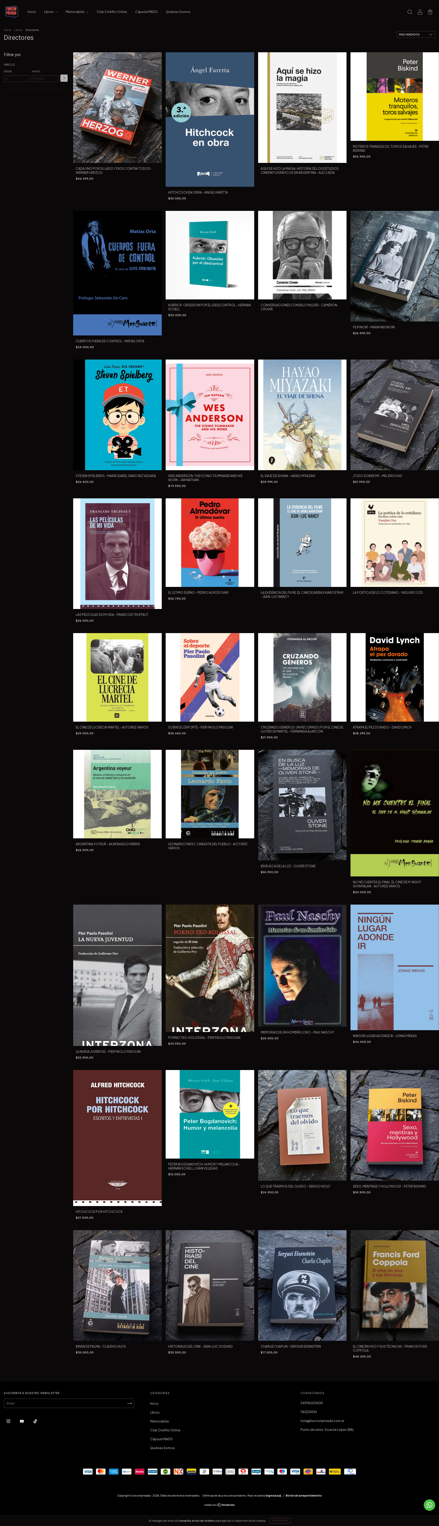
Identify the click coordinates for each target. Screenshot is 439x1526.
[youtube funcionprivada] (22, 1421)
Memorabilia (75, 12)
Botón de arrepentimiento (304, 1495)
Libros (49, 12)
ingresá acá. (274, 1495)
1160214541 (309, 1412)
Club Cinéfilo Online (112, 12)
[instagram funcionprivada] (8, 1421)
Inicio (32, 12)
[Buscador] (409, 12)
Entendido (280, 1520)
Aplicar (64, 78)
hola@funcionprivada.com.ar (322, 1421)
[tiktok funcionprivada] (35, 1421)
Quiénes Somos (178, 12)
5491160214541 (312, 1403)
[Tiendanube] (220, 1505)
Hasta (36, 71)
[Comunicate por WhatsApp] (429, 1505)
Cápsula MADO (146, 12)
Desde (8, 71)
